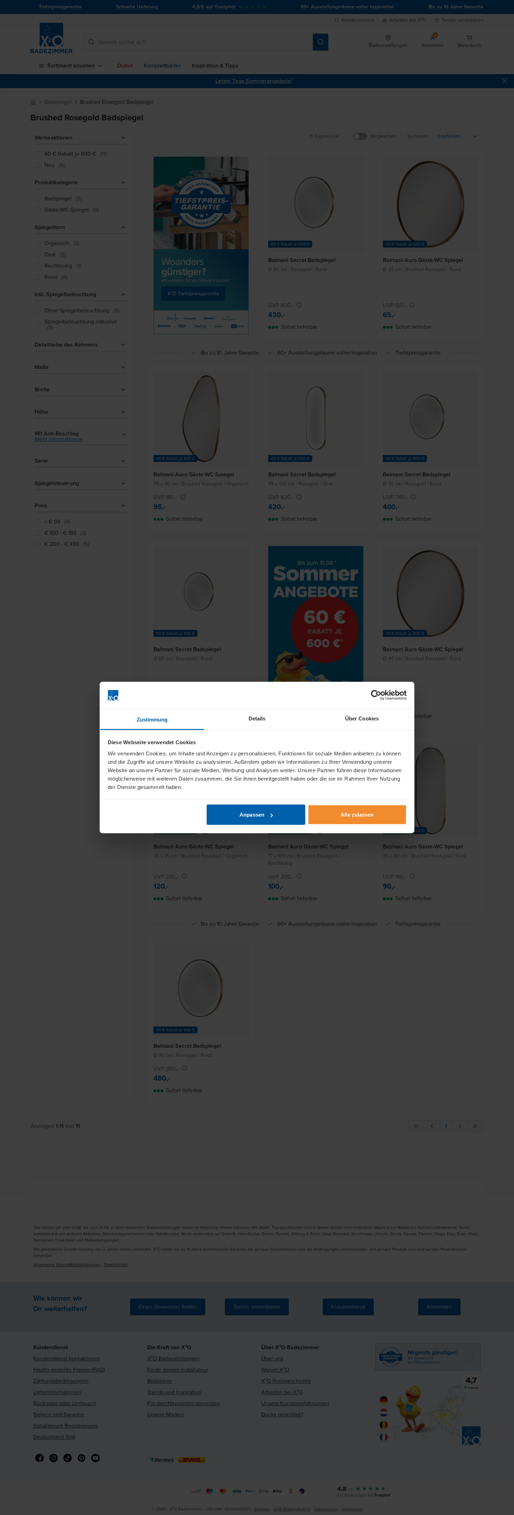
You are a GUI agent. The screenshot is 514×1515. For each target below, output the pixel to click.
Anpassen (252, 815)
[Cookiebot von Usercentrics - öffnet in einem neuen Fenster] (376, 695)
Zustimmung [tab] (152, 719)
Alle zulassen (357, 815)
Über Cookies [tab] (362, 718)
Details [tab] (257, 718)
